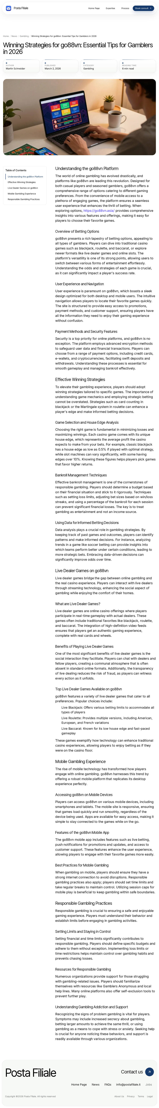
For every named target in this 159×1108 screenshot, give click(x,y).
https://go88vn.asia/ (99, 211)
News (14, 36)
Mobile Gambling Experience (22, 193)
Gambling (24, 36)
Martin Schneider (15, 68)
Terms (141, 1096)
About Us (119, 1096)
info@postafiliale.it (128, 1084)
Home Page (79, 1084)
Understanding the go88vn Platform (25, 176)
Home (6, 36)
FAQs (107, 1084)
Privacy (131, 1096)
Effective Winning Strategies (22, 182)
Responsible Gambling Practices (24, 199)
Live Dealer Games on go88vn (23, 188)
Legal (150, 1096)
